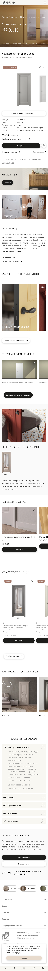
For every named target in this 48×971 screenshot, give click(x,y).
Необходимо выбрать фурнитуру (14, 139)
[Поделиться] (40, 67)
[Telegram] (9, 872)
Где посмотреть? (39, 152)
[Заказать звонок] (43, 145)
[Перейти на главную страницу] (8, 2)
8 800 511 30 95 (38, 933)
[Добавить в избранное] (44, 67)
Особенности (17, 44)
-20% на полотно (10, 67)
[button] (19, 307)
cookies (21, 946)
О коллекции (6, 44)
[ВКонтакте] (3, 872)
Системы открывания (31, 44)
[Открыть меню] (44, 2)
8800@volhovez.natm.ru (26, 938)
